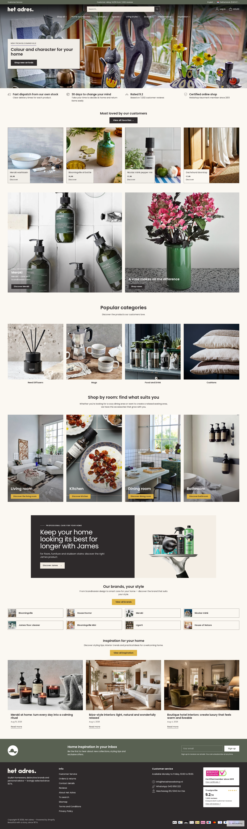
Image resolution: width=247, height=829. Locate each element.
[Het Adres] (20, 9)
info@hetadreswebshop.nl (169, 781)
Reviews (63, 787)
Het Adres (29, 819)
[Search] (157, 9)
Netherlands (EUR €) (228, 2)
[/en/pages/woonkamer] (35, 458)
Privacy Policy (66, 811)
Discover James (52, 565)
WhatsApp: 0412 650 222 (168, 786)
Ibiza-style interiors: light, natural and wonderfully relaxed (122, 716)
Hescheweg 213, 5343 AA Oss (170, 791)
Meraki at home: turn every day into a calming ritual (42, 716)
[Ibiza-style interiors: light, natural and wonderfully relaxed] (123, 685)
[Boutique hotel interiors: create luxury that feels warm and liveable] (201, 685)
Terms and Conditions (70, 806)
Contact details (67, 783)
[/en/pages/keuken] (94, 458)
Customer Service (68, 774)
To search (64, 797)
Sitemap (63, 801)
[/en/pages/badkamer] (211, 458)
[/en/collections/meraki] (65, 242)
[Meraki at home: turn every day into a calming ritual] (45, 685)
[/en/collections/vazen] (182, 242)
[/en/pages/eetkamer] (153, 458)
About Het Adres (67, 792)
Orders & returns (67, 778)
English (210, 2)
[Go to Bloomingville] (123, 46)
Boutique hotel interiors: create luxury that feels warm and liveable (199, 716)
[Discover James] (175, 546)
